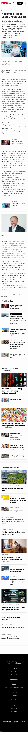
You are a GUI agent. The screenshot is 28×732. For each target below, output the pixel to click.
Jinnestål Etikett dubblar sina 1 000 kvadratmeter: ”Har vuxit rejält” (19, 206)
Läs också (14, 139)
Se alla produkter (14, 679)
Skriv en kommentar (20, 295)
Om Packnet (14, 711)
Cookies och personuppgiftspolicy (14, 687)
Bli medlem (14, 674)
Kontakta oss (14, 705)
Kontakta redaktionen (14, 703)
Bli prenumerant (14, 671)
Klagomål (14, 692)
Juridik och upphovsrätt (14, 690)
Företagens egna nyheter (10, 468)
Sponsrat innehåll (14, 695)
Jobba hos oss (14, 708)
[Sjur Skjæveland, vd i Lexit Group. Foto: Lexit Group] (14, 223)
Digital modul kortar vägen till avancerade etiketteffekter (18, 143)
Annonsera (14, 677)
